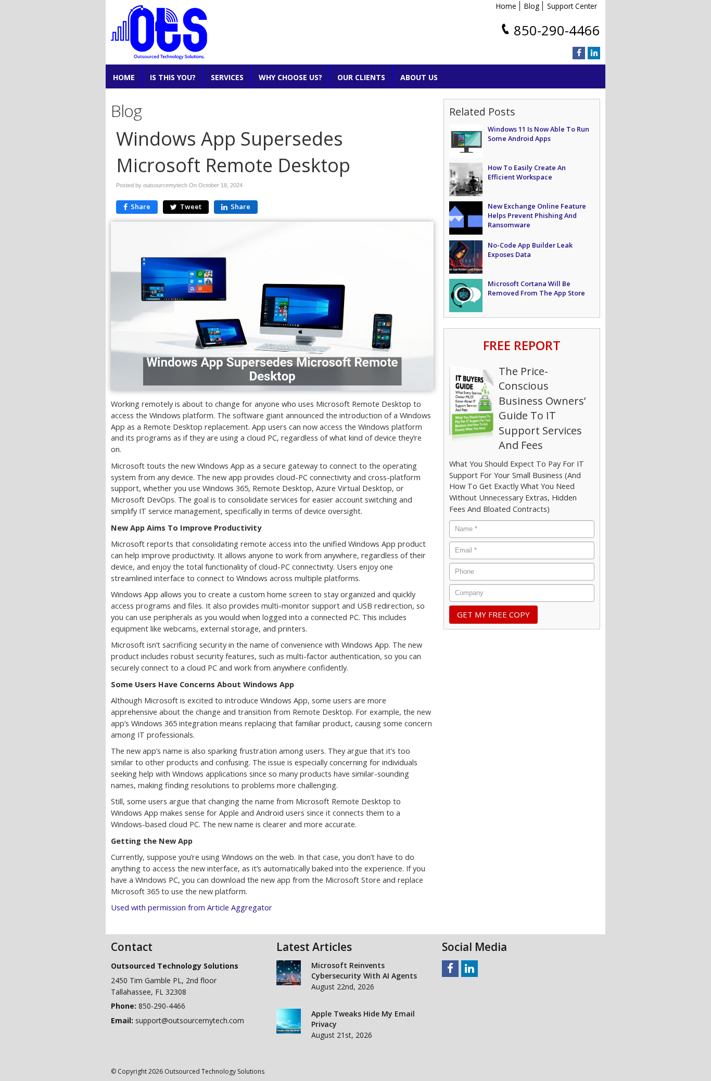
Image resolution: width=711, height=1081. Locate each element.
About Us (419, 77)
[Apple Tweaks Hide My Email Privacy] (288, 1021)
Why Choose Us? (290, 77)
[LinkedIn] (594, 53)
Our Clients (361, 77)
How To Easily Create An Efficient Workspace (527, 172)
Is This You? (173, 77)
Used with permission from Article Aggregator (191, 907)
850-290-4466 (557, 30)
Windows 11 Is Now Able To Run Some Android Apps (538, 133)
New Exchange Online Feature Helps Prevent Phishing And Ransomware (537, 215)
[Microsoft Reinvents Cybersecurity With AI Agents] (288, 972)
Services (227, 77)
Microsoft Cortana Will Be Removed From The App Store (536, 288)
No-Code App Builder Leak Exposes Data (530, 249)
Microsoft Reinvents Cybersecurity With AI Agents (364, 970)
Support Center (572, 6)
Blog (531, 6)
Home (506, 6)
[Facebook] (579, 53)
